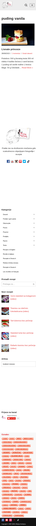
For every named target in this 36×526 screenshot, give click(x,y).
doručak (17, 453)
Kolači (13, 466)
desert (6, 453)
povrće (23, 484)
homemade (7, 459)
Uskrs (15, 501)
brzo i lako (28, 439)
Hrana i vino (18, 459)
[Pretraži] (26, 5)
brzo (19, 439)
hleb (27, 456)
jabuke (28, 459)
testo (14, 498)
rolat (25, 487)
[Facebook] (3, 520)
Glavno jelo (17, 456)
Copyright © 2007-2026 (8, 524)
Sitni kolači (7, 494)
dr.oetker (28, 453)
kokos (29, 463)
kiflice (21, 463)
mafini (19, 470)
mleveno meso (26, 473)
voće (28, 508)
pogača (27, 480)
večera (14, 505)
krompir (21, 466)
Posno (15, 484)
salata (22, 491)
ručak (14, 491)
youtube (6, 512)
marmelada (7, 473)
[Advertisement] (18, 90)
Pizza (11, 480)
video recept (9, 509)
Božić (12, 438)
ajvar (5, 438)
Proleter (17, 487)
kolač (5, 466)
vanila (5, 505)
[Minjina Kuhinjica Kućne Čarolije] (8, 5)
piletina (24, 477)
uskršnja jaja (25, 501)
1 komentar (16, 53)
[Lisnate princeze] (18, 35)
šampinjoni (19, 515)
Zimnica (24, 512)
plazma (18, 480)
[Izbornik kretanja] (32, 5)
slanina (27, 494)
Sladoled (18, 494)
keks (14, 463)
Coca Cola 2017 (20, 442)
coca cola (7, 442)
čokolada (7, 515)
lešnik (30, 466)
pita (4, 480)
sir (29, 491)
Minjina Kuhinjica (21, 524)
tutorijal (6, 501)
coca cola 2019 (24, 445)
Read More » (27, 68)
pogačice (6, 484)
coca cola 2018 (9, 445)
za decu (16, 512)
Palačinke (6, 477)
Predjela (6, 487)
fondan (5, 456)
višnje (21, 508)
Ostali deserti (27, 53)
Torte (21, 498)
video (23, 505)
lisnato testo (8, 470)
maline (26, 470)
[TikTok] (18, 520)
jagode (6, 463)
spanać (5, 498)
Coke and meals (21, 449)
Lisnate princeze (11, 49)
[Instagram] (10, 520)
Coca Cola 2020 (8, 449)
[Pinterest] (14, 520)
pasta (16, 477)
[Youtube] (6, 520)
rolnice (5, 491)
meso (16, 473)
